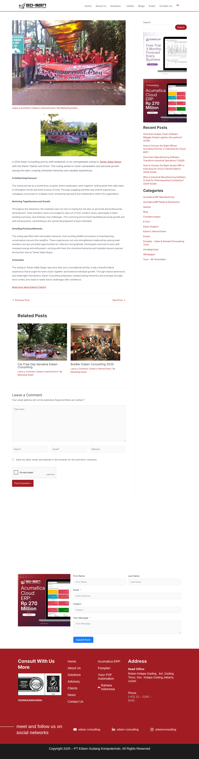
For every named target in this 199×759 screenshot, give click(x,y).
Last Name (133, 576)
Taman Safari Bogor (110, 161)
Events (146, 236)
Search (146, 22)
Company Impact (151, 216)
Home (88, 6)
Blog (145, 211)
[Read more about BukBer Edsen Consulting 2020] (95, 341)
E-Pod (146, 221)
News (72, 695)
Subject (77, 604)
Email (76, 590)
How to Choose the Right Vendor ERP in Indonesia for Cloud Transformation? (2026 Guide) (163, 168)
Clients (130, 6)
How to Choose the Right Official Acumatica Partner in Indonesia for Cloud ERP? (164, 149)
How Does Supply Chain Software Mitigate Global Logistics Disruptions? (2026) (162, 137)
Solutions (115, 6)
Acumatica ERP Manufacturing (158, 197)
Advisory (74, 681)
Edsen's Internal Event (43, 108)
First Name (79, 576)
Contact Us (166, 6)
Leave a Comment (21, 108)
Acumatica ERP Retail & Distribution (161, 202)
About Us (101, 6)
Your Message (80, 617)
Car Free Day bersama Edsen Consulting (38, 365)
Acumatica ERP (109, 661)
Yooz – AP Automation (154, 259)
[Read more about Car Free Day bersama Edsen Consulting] (42, 341)
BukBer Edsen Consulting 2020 (92, 364)
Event (152, 6)
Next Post (119, 300)
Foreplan (104, 668)
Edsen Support (151, 226)
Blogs (141, 6)
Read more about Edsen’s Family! (29, 287)
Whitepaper (149, 254)
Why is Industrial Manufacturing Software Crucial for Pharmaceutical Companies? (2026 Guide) (164, 180)
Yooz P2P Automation (106, 676)
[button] (116, 6)
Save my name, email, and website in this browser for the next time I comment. (56, 459)
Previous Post (20, 300)
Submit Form (83, 639)
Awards (147, 207)
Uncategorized (150, 249)
